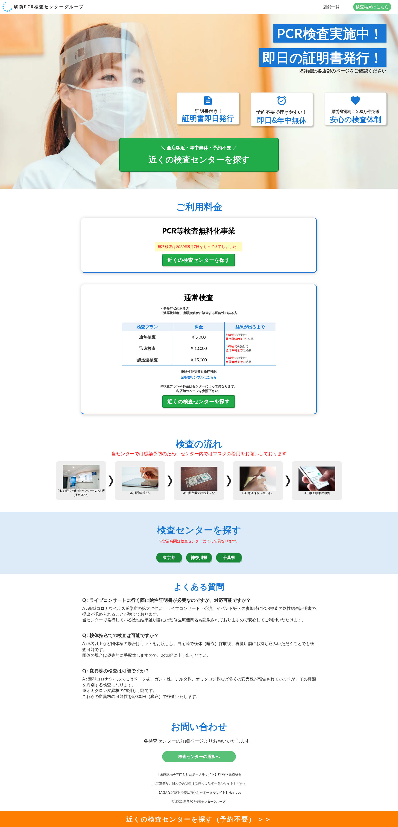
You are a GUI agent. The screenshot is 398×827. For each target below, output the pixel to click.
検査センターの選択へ (199, 756)
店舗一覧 (331, 6)
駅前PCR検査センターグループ (49, 6)
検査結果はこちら (372, 6)
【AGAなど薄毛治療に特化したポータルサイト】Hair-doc (199, 792)
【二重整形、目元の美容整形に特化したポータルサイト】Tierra (199, 783)
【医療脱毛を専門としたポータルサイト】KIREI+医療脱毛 (199, 774)
